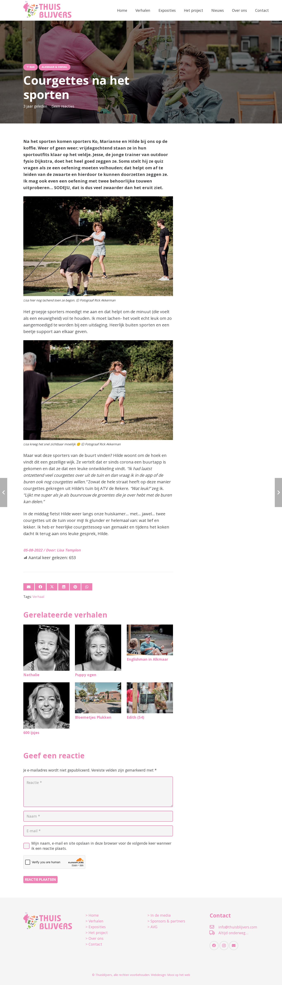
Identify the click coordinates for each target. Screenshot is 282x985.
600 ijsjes (31, 732)
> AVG (152, 926)
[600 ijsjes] (46, 705)
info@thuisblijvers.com (237, 927)
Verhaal (38, 596)
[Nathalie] (46, 648)
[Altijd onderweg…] (214, 932)
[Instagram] (224, 945)
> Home (92, 915)
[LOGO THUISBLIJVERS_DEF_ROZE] (47, 10)
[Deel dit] (40, 586)
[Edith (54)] (150, 697)
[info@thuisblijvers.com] (214, 927)
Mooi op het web (178, 975)
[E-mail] (28, 586)
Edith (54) (135, 717)
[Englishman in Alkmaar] (150, 640)
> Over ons (94, 938)
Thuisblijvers (103, 975)
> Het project (96, 932)
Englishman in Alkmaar (147, 659)
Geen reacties (63, 106)
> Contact (93, 944)
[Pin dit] (75, 586)
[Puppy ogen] (98, 648)
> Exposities (95, 926)
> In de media (159, 915)
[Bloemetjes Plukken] (98, 697)
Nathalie (31, 674)
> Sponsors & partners (166, 921)
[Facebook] (214, 945)
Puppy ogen (85, 674)
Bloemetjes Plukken (93, 717)
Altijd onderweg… (233, 932)
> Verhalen (94, 921)
